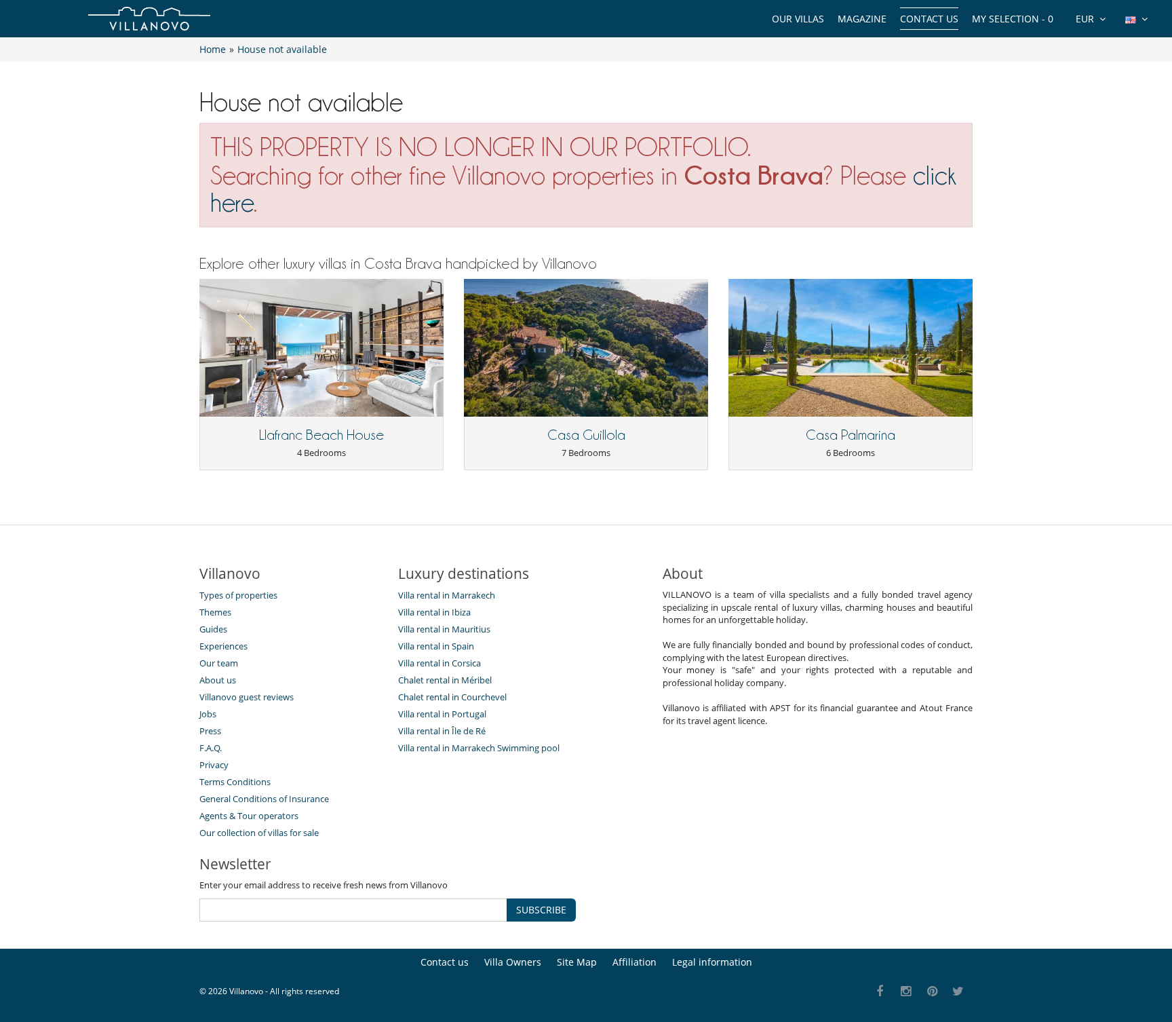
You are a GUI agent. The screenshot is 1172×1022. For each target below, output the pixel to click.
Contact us (929, 18)
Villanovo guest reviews (246, 697)
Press (210, 731)
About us (217, 680)
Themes (215, 612)
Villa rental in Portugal (442, 714)
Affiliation (634, 961)
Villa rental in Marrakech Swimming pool (479, 748)
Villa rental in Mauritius (444, 629)
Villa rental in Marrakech (446, 595)
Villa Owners (512, 961)
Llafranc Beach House (321, 435)
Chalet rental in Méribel (445, 680)
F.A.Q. (210, 748)
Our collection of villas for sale (259, 833)
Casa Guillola (586, 435)
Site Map (577, 961)
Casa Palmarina (850, 435)
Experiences (223, 646)
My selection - (1012, 18)
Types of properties (238, 595)
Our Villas (798, 18)
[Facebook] (880, 991)
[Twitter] (958, 991)
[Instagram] (906, 991)
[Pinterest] (932, 991)
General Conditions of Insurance (264, 799)
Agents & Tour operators (248, 816)
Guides (213, 629)
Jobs (207, 714)
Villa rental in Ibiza (434, 612)
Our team (218, 663)
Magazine (862, 18)
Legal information (712, 961)
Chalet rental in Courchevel (452, 697)
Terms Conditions (235, 782)
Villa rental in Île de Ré (442, 731)
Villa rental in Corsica (439, 663)
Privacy (214, 765)
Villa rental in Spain (436, 646)
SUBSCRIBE (541, 909)
